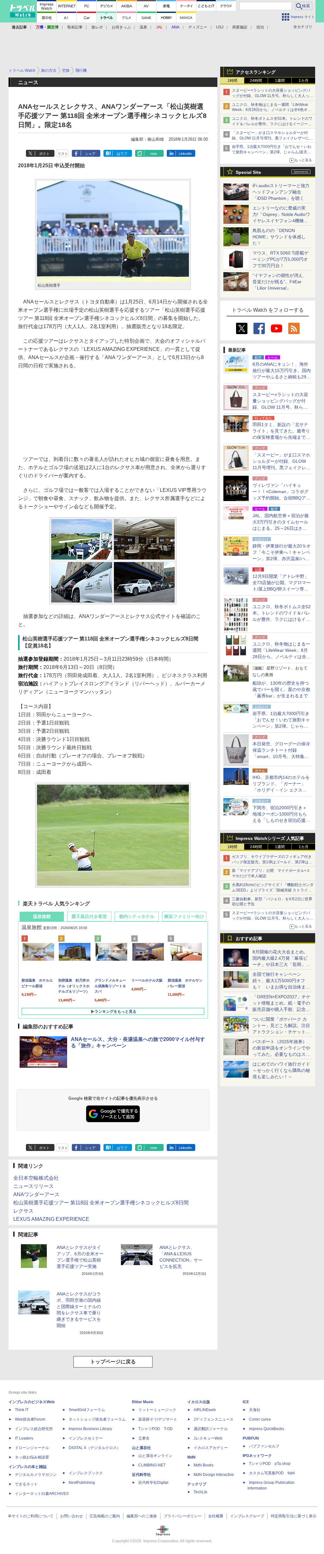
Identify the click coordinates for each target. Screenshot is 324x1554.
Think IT (21, 1410)
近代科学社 (141, 1474)
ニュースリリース (33, 1186)
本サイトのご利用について (30, 1516)
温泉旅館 (42, 916)
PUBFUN (251, 1438)
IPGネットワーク (257, 1455)
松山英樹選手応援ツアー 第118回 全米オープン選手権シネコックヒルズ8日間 (101, 1202)
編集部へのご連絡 (142, 1516)
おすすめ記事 (249, 938)
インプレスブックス (86, 1473)
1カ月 (303, 80)
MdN (191, 1457)
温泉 (143, 27)
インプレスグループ (247, 1516)
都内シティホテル (136, 916)
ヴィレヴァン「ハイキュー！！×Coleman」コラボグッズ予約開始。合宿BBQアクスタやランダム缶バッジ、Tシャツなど (281, 498)
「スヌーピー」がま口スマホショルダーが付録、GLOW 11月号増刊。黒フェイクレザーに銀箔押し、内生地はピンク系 (272, 138)
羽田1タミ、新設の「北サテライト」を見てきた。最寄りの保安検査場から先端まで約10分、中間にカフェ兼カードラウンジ (281, 437)
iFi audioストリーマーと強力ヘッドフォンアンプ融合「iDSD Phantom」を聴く (280, 192)
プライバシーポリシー (183, 1516)
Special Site (248, 172)
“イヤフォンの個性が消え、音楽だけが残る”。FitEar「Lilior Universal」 (279, 282)
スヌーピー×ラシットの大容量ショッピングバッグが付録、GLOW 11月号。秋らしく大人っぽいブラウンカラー (272, 95)
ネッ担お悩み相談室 (32, 1457)
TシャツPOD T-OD (155, 1429)
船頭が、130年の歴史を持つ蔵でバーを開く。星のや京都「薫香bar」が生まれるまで (281, 689)
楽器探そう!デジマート (157, 1419)
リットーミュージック (157, 1410)
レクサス (23, 1211)
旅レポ (97, 27)
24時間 (256, 80)
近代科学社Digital (153, 1482)
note (153, 154)
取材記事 (75, 27)
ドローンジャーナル (32, 1448)
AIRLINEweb (205, 1410)
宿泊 (260, 27)
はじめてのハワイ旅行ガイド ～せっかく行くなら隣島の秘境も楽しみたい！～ (281, 1070)
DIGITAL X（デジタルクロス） (95, 1448)
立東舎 (144, 1438)
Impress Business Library (90, 1429)
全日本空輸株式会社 (36, 1178)
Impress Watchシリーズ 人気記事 (270, 838)
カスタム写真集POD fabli (272, 1473)
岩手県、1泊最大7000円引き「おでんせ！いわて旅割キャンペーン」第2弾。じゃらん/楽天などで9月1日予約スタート (271, 152)
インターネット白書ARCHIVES (42, 1493)
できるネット (26, 1484)
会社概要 (215, 1516)
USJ (219, 27)
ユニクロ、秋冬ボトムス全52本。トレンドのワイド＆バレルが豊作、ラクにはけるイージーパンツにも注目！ (272, 124)
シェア (90, 154)
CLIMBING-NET (151, 1465)
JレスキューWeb (208, 1438)
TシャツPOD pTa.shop (269, 1463)
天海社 (254, 1410)
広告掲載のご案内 (105, 1516)
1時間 (232, 80)
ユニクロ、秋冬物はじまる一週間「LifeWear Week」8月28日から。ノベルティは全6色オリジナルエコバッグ (271, 110)
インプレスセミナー (86, 1438)
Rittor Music (143, 1402)
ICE (246, 1402)
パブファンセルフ (264, 1446)
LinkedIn (185, 154)
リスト (63, 154)
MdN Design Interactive (214, 1474)
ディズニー (197, 27)
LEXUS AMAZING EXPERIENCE (51, 1219)
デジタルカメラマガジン (36, 1474)
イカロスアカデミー (211, 1448)
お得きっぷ (121, 27)
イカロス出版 (198, 1402)
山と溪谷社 (141, 1448)
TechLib (200, 1492)
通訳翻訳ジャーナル (211, 1429)
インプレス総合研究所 (34, 1429)
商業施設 (239, 27)
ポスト (44, 154)
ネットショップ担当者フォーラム (97, 1419)
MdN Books (204, 1465)
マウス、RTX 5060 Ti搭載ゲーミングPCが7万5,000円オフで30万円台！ (280, 259)
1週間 (280, 80)
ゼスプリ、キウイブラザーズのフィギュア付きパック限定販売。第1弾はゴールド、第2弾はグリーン (272, 862)
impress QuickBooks (266, 1429)
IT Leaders (24, 1438)
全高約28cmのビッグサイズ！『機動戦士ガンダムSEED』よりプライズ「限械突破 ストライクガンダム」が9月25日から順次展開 (273, 890)
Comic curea (260, 1419)
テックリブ (196, 1484)
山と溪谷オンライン (155, 1455)
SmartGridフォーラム (87, 1410)
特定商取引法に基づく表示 (293, 1516)
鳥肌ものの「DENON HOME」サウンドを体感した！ (279, 237)
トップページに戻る (113, 1361)
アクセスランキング (256, 72)
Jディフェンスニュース (214, 1419)
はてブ (122, 154)
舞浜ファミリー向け (184, 916)
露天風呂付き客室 (89, 916)
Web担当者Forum (30, 1419)
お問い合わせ (71, 1516)
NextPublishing (82, 1482)
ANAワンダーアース (36, 1194)
